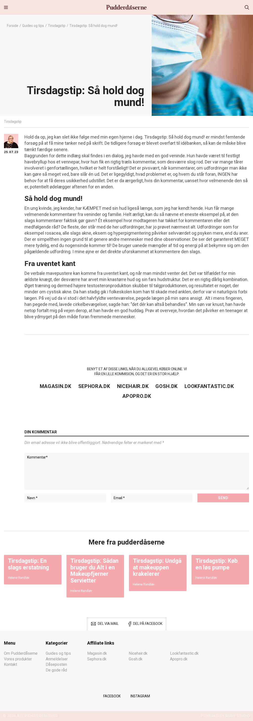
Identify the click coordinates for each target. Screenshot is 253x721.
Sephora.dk (94, 386)
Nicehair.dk (133, 386)
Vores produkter (18, 659)
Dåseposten (56, 664)
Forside (12, 26)
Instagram (140, 696)
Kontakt (10, 664)
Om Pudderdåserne (21, 653)
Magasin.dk (55, 386)
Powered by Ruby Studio (225, 716)
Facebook (112, 696)
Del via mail (108, 624)
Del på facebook (147, 624)
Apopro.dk (136, 396)
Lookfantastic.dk (209, 386)
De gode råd (56, 670)
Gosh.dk (166, 386)
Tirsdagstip (56, 26)
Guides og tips (33, 26)
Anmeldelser (57, 659)
